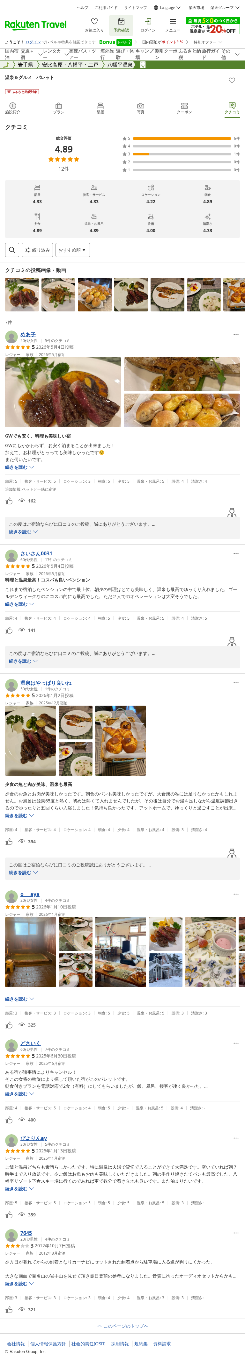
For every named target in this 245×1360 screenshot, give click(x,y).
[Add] (232, 80)
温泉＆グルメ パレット (29, 77)
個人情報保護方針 (48, 1343)
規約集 (141, 1343)
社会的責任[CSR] (88, 1343)
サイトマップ (135, 7)
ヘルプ (82, 7)
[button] (22, 294)
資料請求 (162, 1343)
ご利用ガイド (106, 7)
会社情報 (16, 1343)
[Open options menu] (236, 334)
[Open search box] (12, 250)
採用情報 (120, 1343)
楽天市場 (196, 7)
